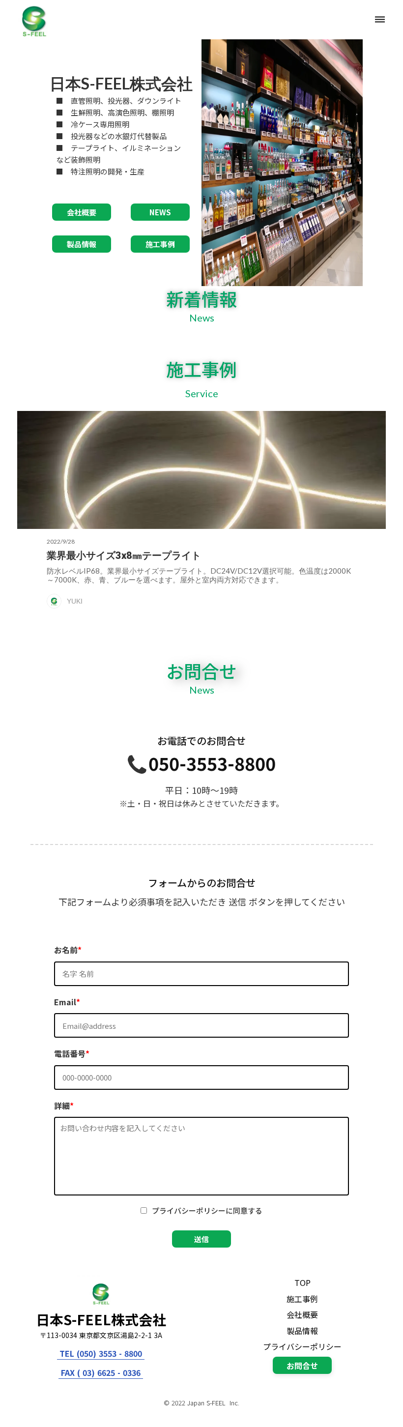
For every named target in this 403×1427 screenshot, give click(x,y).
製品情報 (302, 1331)
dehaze (380, 20)
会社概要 (302, 1314)
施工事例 (302, 1299)
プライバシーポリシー (302, 1346)
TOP (302, 1282)
